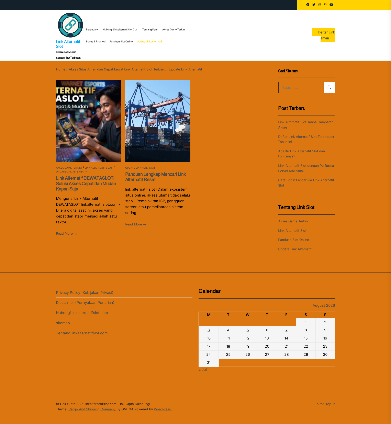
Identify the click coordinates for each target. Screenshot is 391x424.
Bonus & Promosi (95, 41)
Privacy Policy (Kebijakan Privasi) (84, 292)
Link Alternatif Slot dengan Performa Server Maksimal (306, 168)
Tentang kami (150, 29)
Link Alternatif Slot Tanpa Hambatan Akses (305, 124)
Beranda (91, 29)
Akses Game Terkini (173, 29)
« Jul (203, 369)
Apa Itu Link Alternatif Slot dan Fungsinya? (301, 153)
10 (209, 338)
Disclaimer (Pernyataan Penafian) (85, 302)
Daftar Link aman (326, 35)
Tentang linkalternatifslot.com (82, 333)
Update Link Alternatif (149, 41)
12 (247, 338)
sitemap (63, 323)
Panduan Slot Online (121, 41)
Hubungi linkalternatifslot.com (120, 29)
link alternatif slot (68, 44)
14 (286, 338)
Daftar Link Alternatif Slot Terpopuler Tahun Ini (306, 139)
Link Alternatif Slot (98, 167)
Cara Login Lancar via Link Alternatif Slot (306, 182)
